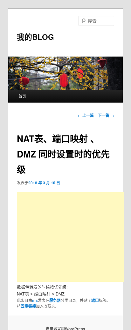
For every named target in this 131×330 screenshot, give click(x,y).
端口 (95, 300)
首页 (22, 96)
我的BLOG (35, 36)
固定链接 (28, 306)
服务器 (55, 300)
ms (35, 300)
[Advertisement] (70, 237)
